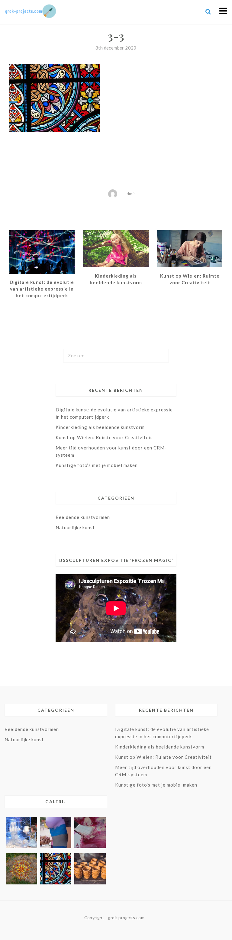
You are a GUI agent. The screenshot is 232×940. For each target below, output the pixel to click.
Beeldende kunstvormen (83, 517)
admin (130, 193)
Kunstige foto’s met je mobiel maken (97, 465)
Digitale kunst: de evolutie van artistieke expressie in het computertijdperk (42, 288)
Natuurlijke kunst (75, 527)
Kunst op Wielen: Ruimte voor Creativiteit (104, 437)
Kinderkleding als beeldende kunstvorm (100, 427)
